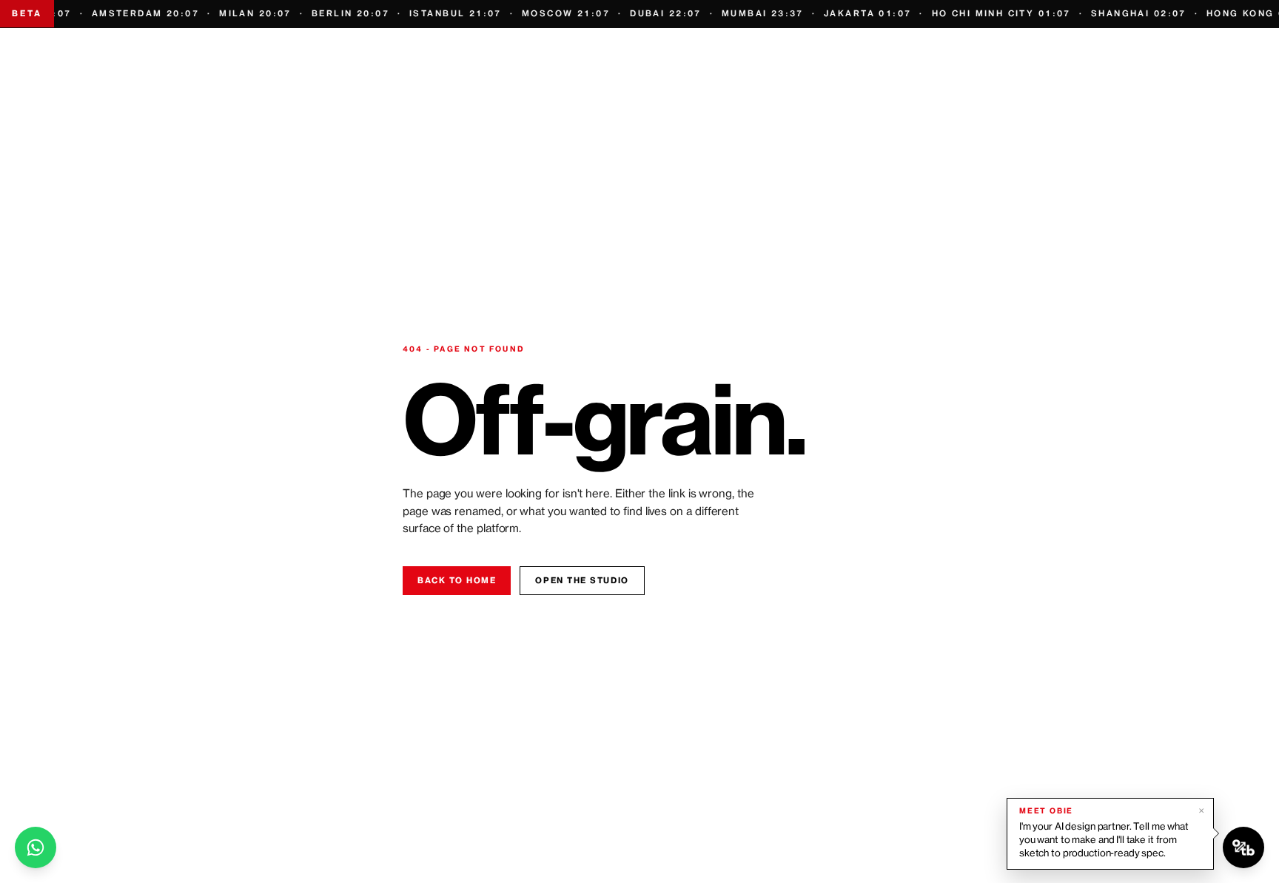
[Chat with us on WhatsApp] (35, 847)
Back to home (456, 580)
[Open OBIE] (1243, 847)
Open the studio (581, 580)
